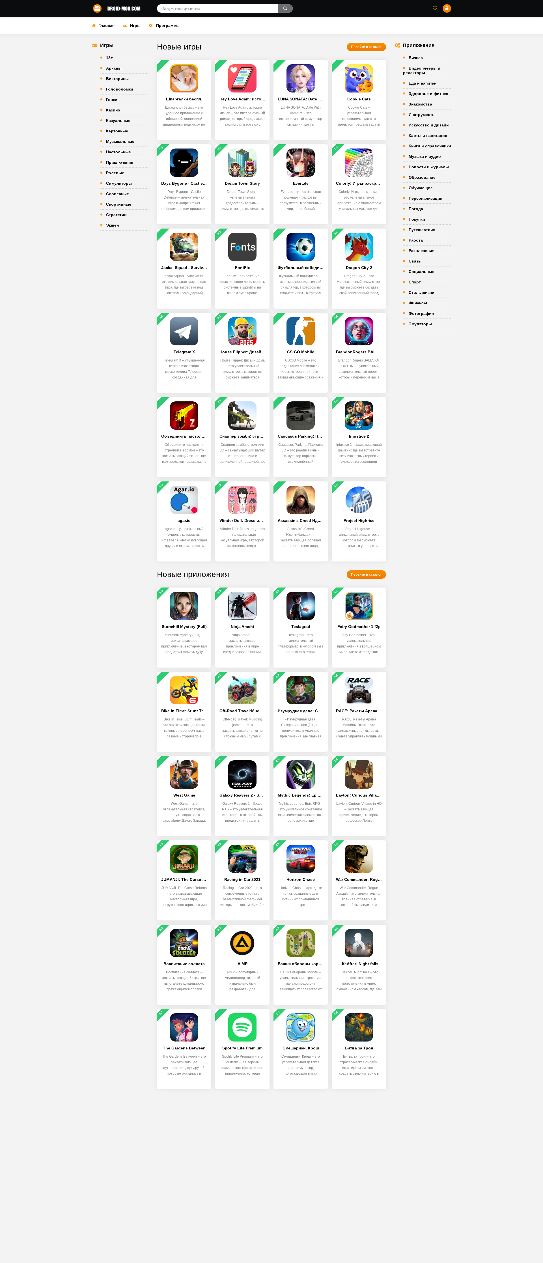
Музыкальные (120, 141)
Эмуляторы (420, 324)
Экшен (112, 225)
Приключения (119, 162)
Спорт (415, 282)
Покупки (417, 219)
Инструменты (422, 114)
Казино (113, 110)
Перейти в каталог (366, 47)
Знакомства (420, 104)
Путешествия (422, 229)
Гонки (111, 99)
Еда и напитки (423, 83)
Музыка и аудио (425, 156)
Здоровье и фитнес (428, 93)
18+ (109, 57)
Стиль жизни (421, 292)
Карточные (117, 131)
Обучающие (421, 188)
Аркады (114, 68)
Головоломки (119, 89)
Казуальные (118, 120)
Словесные (117, 194)
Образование (422, 177)
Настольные (118, 152)
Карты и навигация (428, 135)
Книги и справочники (430, 146)
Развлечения (421, 250)
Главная (106, 25)
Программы (168, 25)
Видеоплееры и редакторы (421, 70)
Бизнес (416, 57)
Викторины (117, 78)
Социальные (421, 271)
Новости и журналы (429, 167)
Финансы (418, 303)
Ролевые (115, 173)
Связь (415, 261)
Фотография (421, 313)
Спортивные (118, 204)
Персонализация (425, 198)
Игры (135, 25)
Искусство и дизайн (429, 125)
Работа (416, 240)
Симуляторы (119, 183)
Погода (416, 208)
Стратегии (116, 214)
